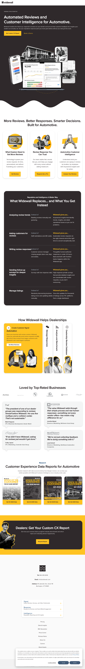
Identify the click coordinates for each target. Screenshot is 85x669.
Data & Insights (42, 625)
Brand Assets (42, 647)
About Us (42, 640)
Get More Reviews (14, 345)
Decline (75, 662)
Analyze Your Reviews (70, 174)
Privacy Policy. (76, 654)
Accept (63, 662)
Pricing (42, 622)
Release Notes (42, 636)
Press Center (42, 633)
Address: (42, 585)
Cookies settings (52, 662)
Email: (42, 579)
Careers (42, 643)
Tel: (42, 575)
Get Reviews (15, 174)
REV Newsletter (42, 629)
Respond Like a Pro (42, 174)
